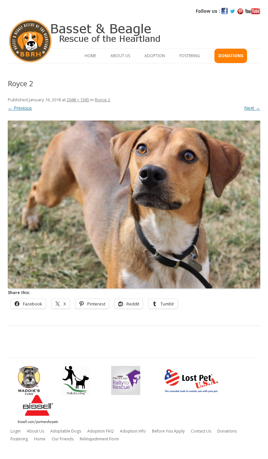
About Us (120, 55)
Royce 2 (102, 100)
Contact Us (201, 431)
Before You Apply (168, 431)
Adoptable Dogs (65, 431)
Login (15, 431)
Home (90, 55)
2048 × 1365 (78, 100)
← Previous (20, 108)
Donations (230, 55)
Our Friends (63, 439)
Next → (252, 108)
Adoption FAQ (100, 431)
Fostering (189, 55)
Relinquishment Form (99, 439)
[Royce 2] (134, 204)
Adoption (154, 55)
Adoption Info (133, 431)
